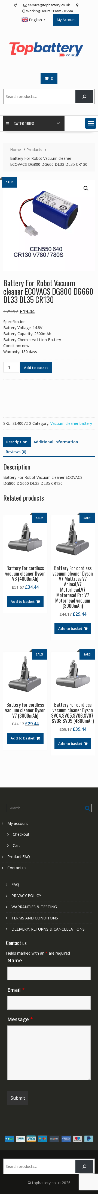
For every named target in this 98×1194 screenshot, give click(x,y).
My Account (66, 19)
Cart (16, 845)
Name (14, 960)
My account (17, 823)
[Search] (84, 96)
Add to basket (36, 367)
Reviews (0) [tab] (16, 451)
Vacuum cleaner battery (71, 423)
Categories (24, 123)
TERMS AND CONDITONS (34, 918)
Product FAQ (18, 856)
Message (20, 1019)
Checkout (21, 834)
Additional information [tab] (55, 441)
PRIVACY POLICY (26, 895)
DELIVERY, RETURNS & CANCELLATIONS (48, 929)
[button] (90, 123)
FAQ (15, 884)
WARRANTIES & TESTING (34, 906)
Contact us (16, 867)
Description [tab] (16, 441)
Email (16, 990)
